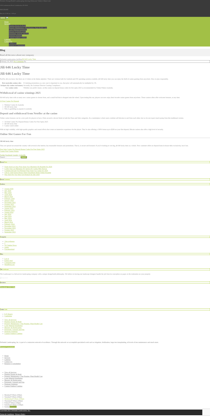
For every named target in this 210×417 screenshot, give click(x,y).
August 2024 (8, 212)
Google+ (16, 155)
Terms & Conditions (7, 414)
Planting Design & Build (17, 26)
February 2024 (9, 224)
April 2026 (8, 195)
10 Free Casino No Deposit (9, 101)
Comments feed (9, 263)
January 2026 (9, 200)
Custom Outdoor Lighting (18, 38)
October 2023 (9, 230)
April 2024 (8, 220)
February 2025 (9, 210)
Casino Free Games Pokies (9, 151)
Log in (6, 259)
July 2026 (7, 191)
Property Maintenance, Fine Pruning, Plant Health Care (28, 28)
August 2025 (8, 208)
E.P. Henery (8, 314)
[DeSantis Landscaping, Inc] (16, 18)
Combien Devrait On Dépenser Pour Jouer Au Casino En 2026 (26, 171)
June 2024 (7, 216)
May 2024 (7, 218)
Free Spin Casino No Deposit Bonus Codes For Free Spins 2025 (22, 149)
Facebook (8, 155)
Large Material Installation (18, 30)
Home (6, 22)
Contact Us (8, 41)
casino (6, 247)
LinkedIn (22, 155)
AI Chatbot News (10, 245)
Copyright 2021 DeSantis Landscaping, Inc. (15, 410)
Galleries (7, 39)
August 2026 (8, 189)
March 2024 (8, 222)
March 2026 (8, 197)
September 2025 (10, 206)
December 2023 (9, 226)
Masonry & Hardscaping (17, 32)
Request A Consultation (17, 45)
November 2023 (10, 228)
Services (7, 24)
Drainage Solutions (15, 36)
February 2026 (9, 199)
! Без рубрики (9, 241)
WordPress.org (9, 265)
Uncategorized (9, 249)
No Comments (19, 61)
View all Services (10, 320)
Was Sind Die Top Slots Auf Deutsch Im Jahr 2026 (22, 175)
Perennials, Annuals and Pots (19, 34)
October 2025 (9, 204)
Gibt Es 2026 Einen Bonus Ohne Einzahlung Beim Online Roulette (27, 173)
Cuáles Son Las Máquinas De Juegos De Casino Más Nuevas (25, 169)
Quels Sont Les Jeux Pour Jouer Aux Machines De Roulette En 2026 (28, 167)
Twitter (2, 155)
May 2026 (7, 193)
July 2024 (7, 214)
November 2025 (10, 202)
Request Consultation (7, 347)
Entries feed (8, 261)
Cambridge (8, 316)
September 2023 (10, 232)
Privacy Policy (20, 414)
